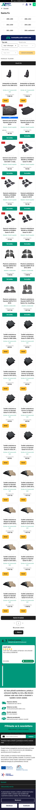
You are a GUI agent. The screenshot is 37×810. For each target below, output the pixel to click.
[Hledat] (23, 4)
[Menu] (34, 4)
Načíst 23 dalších (18, 618)
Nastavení (18, 800)
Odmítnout (9, 806)
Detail (5, 100)
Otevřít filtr (18, 63)
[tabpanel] (18, 654)
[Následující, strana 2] (18, 623)
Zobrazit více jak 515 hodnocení (17, 642)
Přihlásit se (31, 736)
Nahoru (19, 632)
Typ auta (4, 42)
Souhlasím (26, 806)
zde (29, 796)
